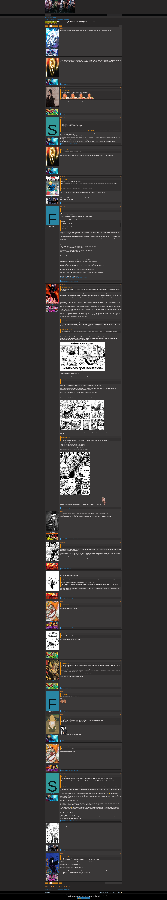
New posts (47, 17)
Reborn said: (63, 179)
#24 (120, 117)
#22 (120, 58)
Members (68, 15)
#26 (120, 176)
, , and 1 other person (72, 508)
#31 (120, 571)
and (66, 84)
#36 (120, 714)
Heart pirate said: (64, 577)
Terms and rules (108, 892)
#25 (120, 147)
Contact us (102, 892)
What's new (60, 15)
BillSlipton (52, 734)
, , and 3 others (69, 143)
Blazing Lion (48, 23)
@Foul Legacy (78, 211)
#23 (120, 87)
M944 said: (63, 717)
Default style (48, 892)
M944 (52, 196)
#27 (120, 206)
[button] (56, 15)
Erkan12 (52, 304)
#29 (120, 511)
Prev (47, 25)
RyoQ (52, 562)
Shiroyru (52, 107)
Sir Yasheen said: (64, 604)
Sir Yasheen (52, 651)
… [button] (55, 25)
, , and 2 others (70, 281)
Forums (48, 15)
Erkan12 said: (63, 120)
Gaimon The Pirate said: (65, 544)
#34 (120, 660)
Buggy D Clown (52, 621)
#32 (120, 601)
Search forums (53, 17)
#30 (120, 542)
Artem (52, 591)
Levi (52, 843)
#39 (120, 823)
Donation (54, 15)
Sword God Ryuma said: (65, 287)
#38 (120, 773)
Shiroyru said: (64, 149)
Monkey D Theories (52, 873)
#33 (120, 631)
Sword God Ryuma (52, 137)
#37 (120, 744)
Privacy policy (114, 892)
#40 (120, 853)
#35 (120, 691)
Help (119, 892)
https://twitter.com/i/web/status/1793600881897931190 (74, 277)
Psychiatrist (52, 48)
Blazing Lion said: (64, 90)
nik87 (52, 531)
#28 (120, 284)
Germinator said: (64, 663)
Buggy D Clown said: (65, 633)
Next (60, 25)
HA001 (52, 680)
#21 (120, 28)
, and (67, 711)
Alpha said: (63, 209)
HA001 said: (63, 694)
